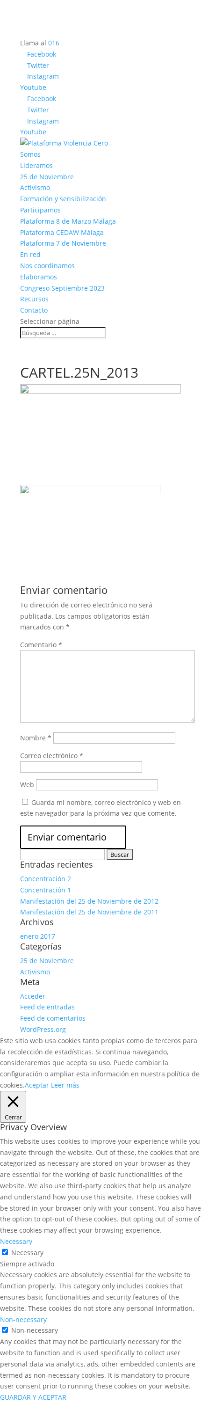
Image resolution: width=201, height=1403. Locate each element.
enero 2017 (37, 936)
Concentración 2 (45, 878)
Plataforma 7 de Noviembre (63, 243)
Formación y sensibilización (63, 198)
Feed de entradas (47, 1006)
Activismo (35, 187)
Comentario (41, 644)
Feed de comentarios (53, 1018)
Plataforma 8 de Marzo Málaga (68, 221)
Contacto (34, 310)
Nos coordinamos (47, 265)
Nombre (35, 737)
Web (27, 784)
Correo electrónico (51, 755)
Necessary (27, 1252)
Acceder (32, 996)
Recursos (34, 298)
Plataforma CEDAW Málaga (62, 232)
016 (53, 42)
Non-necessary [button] (23, 1319)
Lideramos (36, 165)
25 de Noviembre (47, 176)
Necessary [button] (16, 1241)
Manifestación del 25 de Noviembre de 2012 (89, 901)
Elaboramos (38, 276)
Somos (30, 154)
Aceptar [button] (37, 1085)
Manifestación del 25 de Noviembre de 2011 (89, 911)
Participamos (40, 209)
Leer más (65, 1085)
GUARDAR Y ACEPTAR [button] (33, 1397)
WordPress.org (43, 1029)
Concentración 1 (45, 889)
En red (30, 254)
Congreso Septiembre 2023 (62, 288)
